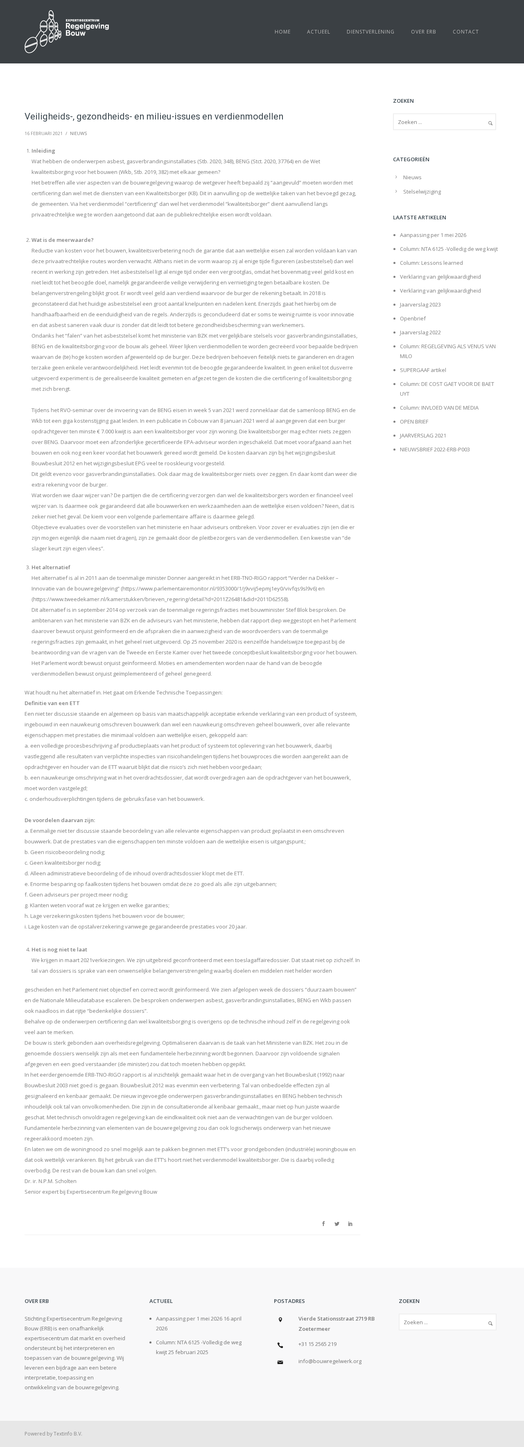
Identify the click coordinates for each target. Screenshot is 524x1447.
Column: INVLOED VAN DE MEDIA (439, 407)
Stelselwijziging (422, 191)
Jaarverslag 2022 (420, 332)
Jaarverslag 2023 (420, 304)
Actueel (318, 31)
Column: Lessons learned (431, 262)
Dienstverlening (371, 31)
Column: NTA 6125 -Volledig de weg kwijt (449, 248)
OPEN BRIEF (414, 421)
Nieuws (78, 133)
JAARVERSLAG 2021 (423, 435)
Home (283, 31)
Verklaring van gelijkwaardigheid (440, 276)
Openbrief (413, 318)
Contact (466, 31)
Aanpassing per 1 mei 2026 (433, 235)
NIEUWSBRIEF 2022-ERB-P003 (435, 449)
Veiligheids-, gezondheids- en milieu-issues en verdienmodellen (154, 116)
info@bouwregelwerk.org (329, 1361)
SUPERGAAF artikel (423, 370)
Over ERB (423, 31)
